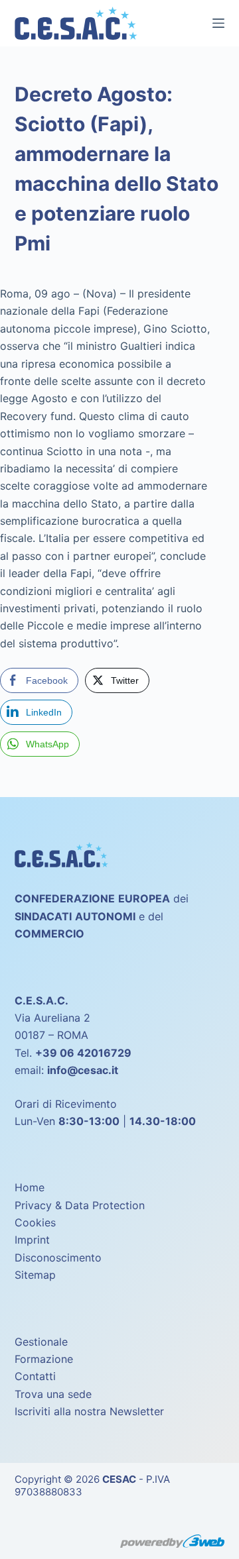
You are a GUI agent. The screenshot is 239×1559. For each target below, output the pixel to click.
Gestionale (41, 1341)
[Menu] (218, 23)
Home (29, 1187)
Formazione (44, 1359)
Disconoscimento (58, 1257)
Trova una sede (53, 1394)
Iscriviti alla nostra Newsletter (89, 1411)
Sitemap (35, 1274)
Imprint (32, 1239)
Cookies (35, 1222)
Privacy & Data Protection (80, 1205)
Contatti (35, 1376)
